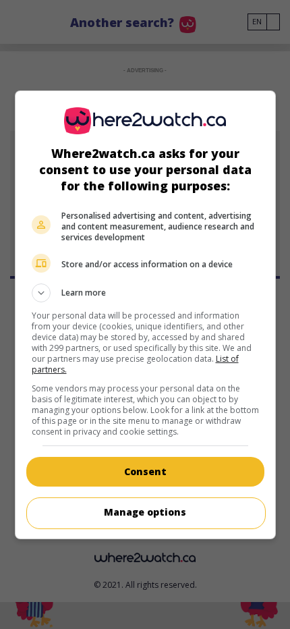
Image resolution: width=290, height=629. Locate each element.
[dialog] (145, 314)
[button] (145, 292)
